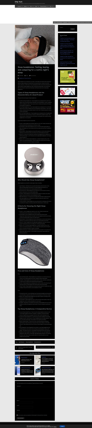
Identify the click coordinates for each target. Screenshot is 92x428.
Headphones (21, 78)
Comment (19, 386)
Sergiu (27, 75)
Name (18, 400)
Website (18, 410)
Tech (31, 6)
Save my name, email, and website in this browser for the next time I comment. (32, 415)
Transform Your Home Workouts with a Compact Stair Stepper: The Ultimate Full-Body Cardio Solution (67, 40)
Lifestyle (19, 6)
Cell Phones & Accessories (25, 367)
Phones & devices (43, 6)
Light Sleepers (21, 342)
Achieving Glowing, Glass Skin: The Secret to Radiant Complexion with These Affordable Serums (66, 52)
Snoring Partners (37, 342)
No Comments (33, 75)
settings (55, 426)
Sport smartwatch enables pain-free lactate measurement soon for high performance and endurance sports (48, 371)
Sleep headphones (29, 342)
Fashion (25, 6)
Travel (36, 6)
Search (61, 27)
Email (18, 405)
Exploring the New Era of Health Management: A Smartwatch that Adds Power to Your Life (67, 63)
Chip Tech (18, 2)
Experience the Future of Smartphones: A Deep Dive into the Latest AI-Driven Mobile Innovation (27, 371)
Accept (62, 426)
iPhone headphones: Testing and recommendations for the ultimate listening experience (47, 360)
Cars (50, 6)
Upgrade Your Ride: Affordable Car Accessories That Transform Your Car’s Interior (67, 58)
